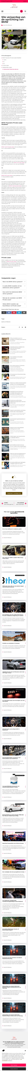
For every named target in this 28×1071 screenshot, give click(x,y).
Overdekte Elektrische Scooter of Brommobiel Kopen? (10, 929)
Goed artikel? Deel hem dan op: (10, 69)
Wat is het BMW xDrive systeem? (14, 281)
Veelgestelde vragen (7, 67)
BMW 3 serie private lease (15, 186)
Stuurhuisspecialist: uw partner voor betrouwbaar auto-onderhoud (11, 758)
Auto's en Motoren (7, 25)
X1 (3, 61)
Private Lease (5, 65)
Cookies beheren (14, 1068)
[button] (25, 1050)
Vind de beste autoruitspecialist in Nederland (11, 729)
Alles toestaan (14, 1065)
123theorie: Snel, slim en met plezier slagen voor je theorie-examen (13, 586)
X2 (3, 63)
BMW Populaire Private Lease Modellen (11, 57)
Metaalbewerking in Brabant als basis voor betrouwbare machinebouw (17, 348)
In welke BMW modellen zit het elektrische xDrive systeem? (14, 286)
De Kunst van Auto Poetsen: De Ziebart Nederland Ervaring (12, 958)
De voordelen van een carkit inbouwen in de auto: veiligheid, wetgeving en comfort (12, 615)
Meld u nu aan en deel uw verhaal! (14, 480)
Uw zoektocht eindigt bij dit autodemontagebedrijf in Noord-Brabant (12, 901)
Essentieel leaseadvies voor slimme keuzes (13, 843)
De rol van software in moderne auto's (12, 529)
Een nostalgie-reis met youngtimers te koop (13, 872)
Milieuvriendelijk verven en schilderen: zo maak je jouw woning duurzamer (18, 339)
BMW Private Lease (11, 261)
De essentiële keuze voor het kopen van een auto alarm (13, 701)
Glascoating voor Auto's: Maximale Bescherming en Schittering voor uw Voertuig (11, 987)
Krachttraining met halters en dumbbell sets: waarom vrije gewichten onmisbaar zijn (16, 393)
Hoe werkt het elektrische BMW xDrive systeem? (14, 292)
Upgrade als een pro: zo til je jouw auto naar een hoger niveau (13, 672)
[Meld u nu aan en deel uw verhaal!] (14, 477)
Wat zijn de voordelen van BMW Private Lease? (14, 298)
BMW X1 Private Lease (19, 162)
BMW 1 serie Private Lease (7, 147)
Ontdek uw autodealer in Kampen (11, 643)
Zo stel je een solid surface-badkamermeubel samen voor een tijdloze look (18, 401)
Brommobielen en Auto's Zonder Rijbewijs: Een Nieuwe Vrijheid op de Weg (13, 815)
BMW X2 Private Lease (6, 175)
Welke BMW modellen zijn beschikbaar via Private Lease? (14, 304)
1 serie (4, 59)
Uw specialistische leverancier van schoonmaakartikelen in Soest (10, 787)
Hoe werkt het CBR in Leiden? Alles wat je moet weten (12, 558)
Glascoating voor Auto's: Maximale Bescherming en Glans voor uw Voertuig (12, 1015)
